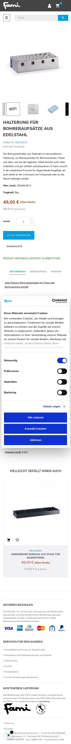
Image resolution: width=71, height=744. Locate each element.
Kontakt (9, 728)
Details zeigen (51, 406)
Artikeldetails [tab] (38, 271)
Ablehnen (35, 440)
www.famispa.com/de (54, 739)
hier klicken (44, 701)
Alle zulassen (36, 417)
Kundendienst (11, 671)
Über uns (9, 723)
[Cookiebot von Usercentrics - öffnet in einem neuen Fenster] (52, 301)
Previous (4, 109)
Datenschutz (11, 660)
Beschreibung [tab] (18, 271)
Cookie (8, 666)
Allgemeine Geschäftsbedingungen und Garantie (28, 655)
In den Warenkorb (19, 235)
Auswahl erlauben (35, 428)
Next (67, 109)
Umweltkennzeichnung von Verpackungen (25, 649)
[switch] (62, 371)
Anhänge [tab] (56, 271)
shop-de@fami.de (34, 739)
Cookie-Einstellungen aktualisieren (21, 677)
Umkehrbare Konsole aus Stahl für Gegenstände (35, 556)
